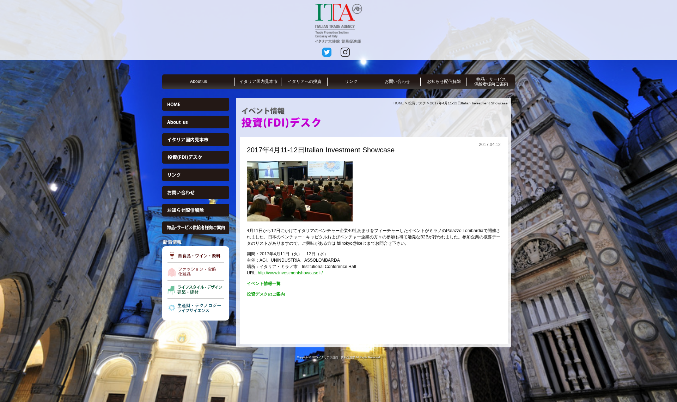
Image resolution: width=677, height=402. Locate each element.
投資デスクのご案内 (266, 294)
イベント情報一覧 (264, 283)
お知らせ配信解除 (444, 81)
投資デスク (417, 103)
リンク (351, 81)
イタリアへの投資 (305, 81)
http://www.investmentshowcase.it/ (290, 272)
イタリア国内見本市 (258, 81)
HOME (399, 103)
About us (198, 81)
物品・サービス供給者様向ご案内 (491, 81)
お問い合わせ (397, 81)
